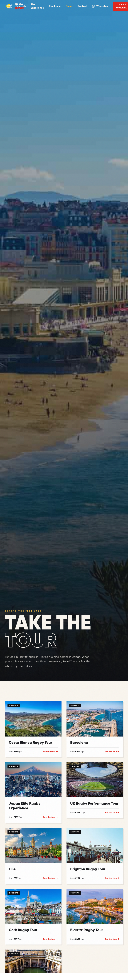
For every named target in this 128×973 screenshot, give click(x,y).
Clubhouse (55, 6)
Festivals (21, 6)
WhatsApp (102, 6)
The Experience (37, 6)
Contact (82, 6)
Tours (69, 6)
